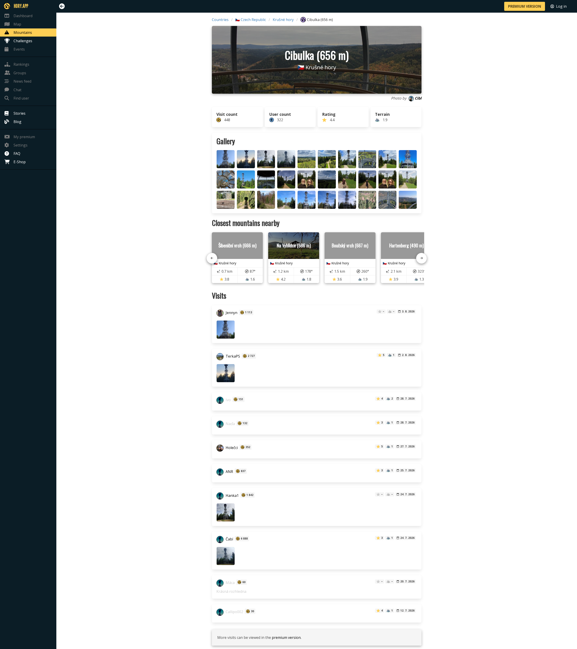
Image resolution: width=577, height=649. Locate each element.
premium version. (286, 637)
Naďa (230, 423)
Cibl (418, 98)
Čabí (229, 539)
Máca (230, 582)
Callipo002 (234, 611)
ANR (229, 471)
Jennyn (231, 312)
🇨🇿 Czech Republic (250, 19)
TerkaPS (232, 356)
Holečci (231, 447)
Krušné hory (283, 19)
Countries (220, 19)
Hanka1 (232, 495)
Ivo (228, 399)
